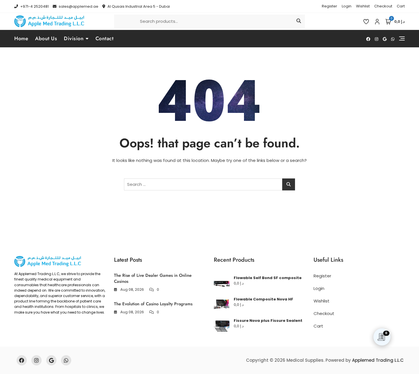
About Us (46, 38)
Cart (401, 6)
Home (21, 38)
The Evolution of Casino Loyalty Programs (153, 304)
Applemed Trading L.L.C (378, 360)
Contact (104, 38)
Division (74, 38)
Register (329, 6)
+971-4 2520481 (34, 6)
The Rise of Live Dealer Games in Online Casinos (153, 278)
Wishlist (363, 6)
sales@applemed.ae (78, 6)
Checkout (383, 6)
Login (346, 6)
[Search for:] (209, 184)
